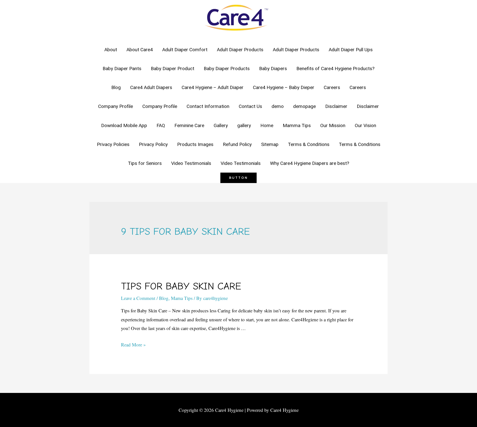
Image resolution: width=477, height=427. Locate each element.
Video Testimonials (191, 163)
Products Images (195, 144)
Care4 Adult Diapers (151, 87)
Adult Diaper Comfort (184, 49)
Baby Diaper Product (172, 68)
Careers (332, 87)
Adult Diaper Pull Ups (351, 49)
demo (278, 106)
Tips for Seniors (145, 163)
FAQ (161, 125)
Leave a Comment (138, 298)
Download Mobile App (124, 125)
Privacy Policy (153, 144)
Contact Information (208, 106)
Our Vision (365, 125)
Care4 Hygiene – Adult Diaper (212, 87)
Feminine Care (189, 125)
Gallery (221, 125)
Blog (116, 87)
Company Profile (115, 106)
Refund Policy (237, 144)
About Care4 (139, 49)
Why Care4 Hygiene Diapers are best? (309, 163)
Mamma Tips (297, 125)
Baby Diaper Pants (122, 68)
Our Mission (332, 125)
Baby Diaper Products (227, 68)
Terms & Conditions (308, 144)
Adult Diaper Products (240, 49)
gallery (244, 125)
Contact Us (250, 106)
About (110, 49)
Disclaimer (336, 106)
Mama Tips (182, 298)
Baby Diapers (273, 68)
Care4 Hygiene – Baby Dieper (283, 87)
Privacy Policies (113, 144)
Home (266, 125)
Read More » (133, 344)
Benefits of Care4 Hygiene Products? (335, 68)
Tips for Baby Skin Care (181, 286)
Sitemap (269, 144)
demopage (304, 106)
